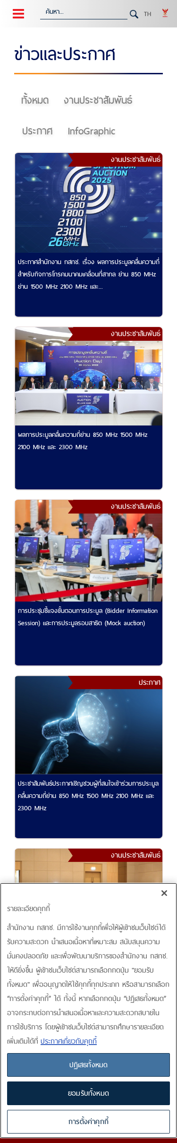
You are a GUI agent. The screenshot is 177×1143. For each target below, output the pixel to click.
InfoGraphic (91, 131)
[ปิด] (164, 893)
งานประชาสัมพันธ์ (98, 100)
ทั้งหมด (35, 100)
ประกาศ (37, 131)
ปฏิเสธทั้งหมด (88, 1065)
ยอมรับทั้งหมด (88, 1093)
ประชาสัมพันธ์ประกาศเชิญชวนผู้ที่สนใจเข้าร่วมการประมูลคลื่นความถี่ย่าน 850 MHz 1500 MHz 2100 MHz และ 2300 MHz (88, 795)
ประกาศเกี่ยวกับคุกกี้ (69, 1041)
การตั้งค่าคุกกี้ (88, 1121)
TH (147, 14)
